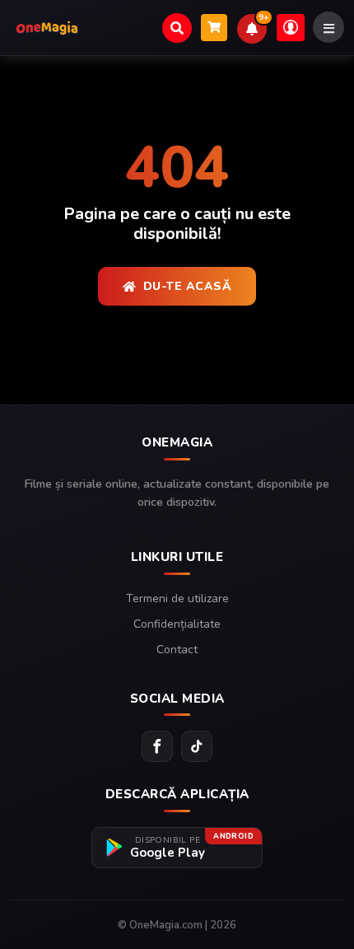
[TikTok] (196, 746)
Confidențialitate (177, 624)
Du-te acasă (187, 286)
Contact (177, 649)
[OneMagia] (47, 28)
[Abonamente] (214, 27)
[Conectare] (291, 27)
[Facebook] (157, 746)
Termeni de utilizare (177, 598)
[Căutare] (177, 28)
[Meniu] (328, 27)
